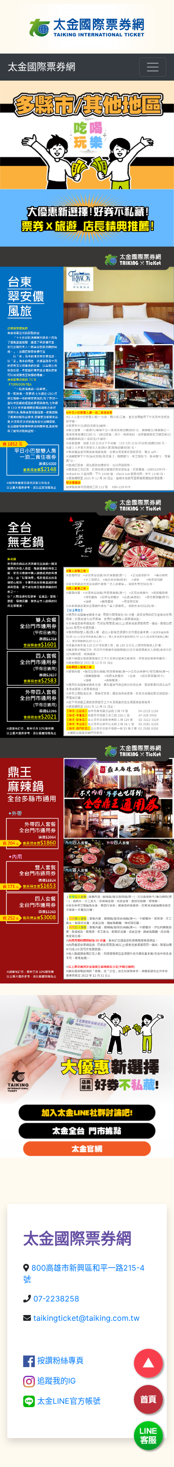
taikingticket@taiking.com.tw (86, 1318)
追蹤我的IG (55, 1380)
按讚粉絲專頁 (59, 1360)
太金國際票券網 (41, 67)
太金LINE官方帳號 (68, 1401)
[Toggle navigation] (152, 67)
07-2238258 (56, 1298)
